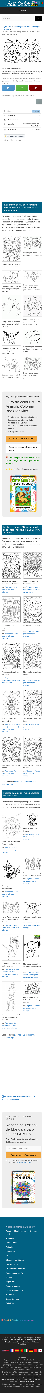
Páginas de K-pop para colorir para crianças (31, 727)
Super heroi (11, 1282)
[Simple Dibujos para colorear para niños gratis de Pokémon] (11, 345)
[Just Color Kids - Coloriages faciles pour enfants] (12, 1350)
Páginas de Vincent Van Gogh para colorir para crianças (31, 589)
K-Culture (10, 1295)
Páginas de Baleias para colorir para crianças (10, 589)
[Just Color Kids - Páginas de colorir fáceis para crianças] (21, 1350)
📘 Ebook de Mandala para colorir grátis (17, 1320)
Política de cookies (23, 1342)
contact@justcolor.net (26, 1382)
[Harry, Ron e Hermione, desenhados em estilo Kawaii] (11, 914)
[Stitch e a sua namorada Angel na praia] (11, 838)
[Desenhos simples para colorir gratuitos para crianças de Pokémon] (11, 318)
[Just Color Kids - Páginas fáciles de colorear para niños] (17, 1350)
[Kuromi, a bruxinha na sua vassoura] (11, 882)
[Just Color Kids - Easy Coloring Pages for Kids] (5, 1350)
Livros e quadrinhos (14, 1290)
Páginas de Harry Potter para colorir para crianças (10, 927)
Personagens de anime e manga (26, 27)
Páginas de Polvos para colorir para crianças (31, 773)
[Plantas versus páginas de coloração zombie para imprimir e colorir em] (32, 961)
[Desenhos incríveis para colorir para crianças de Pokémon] (11, 371)
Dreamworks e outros (15, 1269)
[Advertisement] (22, 171)
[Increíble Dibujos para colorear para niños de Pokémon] (11, 261)
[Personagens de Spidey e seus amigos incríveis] (32, 869)
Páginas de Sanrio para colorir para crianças (10, 894)
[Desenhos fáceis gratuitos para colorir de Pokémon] (32, 281)
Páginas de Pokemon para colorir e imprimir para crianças (21, 207)
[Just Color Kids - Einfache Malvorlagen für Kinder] (31, 1350)
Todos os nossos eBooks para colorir (23, 448)
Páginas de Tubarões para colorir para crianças (32, 633)
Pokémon (5, 29)
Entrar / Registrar (38, 3)
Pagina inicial (7, 27)
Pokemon (36, 111)
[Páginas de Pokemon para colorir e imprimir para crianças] (3, 1096)
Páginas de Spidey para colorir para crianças (31, 881)
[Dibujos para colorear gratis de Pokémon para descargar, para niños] (32, 370)
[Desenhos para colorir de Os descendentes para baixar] (11, 1011)
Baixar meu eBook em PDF (21, 438)
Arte (8, 1256)
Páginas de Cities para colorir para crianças (10, 636)
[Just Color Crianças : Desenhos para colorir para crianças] (21, 3)
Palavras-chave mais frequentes (21, 1340)
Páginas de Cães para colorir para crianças (9, 773)
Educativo (10, 1251)
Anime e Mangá (12, 1286)
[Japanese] (40, 1350)
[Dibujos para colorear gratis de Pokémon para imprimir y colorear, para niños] (32, 316)
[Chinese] (35, 1350)
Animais (9, 1247)
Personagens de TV (14, 1273)
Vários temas (11, 1243)
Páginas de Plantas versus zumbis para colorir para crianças (31, 974)
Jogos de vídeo (12, 1299)
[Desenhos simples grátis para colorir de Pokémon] (11, 283)
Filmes (9, 1277)
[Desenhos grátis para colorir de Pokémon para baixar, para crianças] (32, 343)
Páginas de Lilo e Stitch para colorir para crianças (10, 850)
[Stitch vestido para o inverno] (32, 825)
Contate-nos (37, 1340)
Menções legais (10, 1342)
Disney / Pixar (12, 1264)
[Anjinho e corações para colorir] (32, 914)
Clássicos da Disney (15, 1260)
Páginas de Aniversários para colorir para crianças (11, 680)
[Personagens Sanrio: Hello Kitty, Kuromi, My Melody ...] (32, 994)
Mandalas (10, 1238)
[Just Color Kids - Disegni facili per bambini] (26, 1350)
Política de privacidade (23, 1162)
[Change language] (42, 3)
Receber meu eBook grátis (23, 1155)
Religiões (10, 1303)
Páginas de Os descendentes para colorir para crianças (9, 1025)
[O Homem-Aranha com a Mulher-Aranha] (11, 960)
